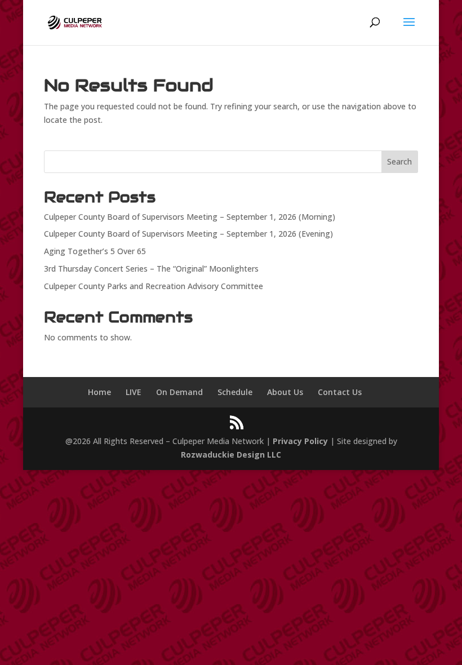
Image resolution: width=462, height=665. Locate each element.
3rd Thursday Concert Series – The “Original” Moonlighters (151, 268)
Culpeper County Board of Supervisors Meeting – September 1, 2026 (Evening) (188, 233)
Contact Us (340, 392)
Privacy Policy (300, 441)
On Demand (179, 392)
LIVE (133, 392)
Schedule (234, 392)
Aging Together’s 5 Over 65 (95, 251)
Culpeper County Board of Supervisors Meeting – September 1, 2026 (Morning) (189, 216)
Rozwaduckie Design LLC (231, 454)
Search (399, 161)
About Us (285, 392)
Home (99, 392)
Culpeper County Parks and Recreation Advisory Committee (153, 286)
